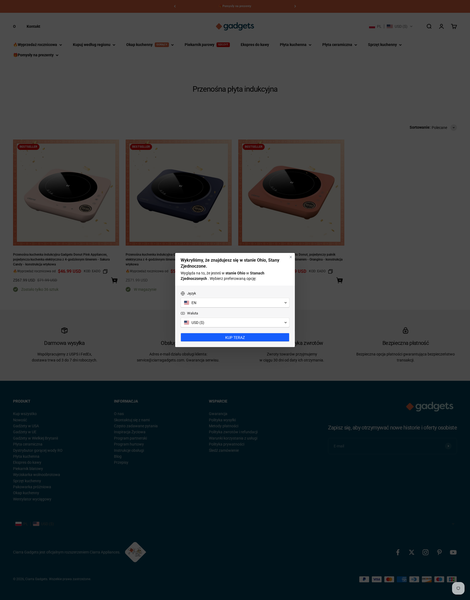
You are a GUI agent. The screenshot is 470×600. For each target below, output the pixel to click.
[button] (235, 303)
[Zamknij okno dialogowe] (291, 257)
